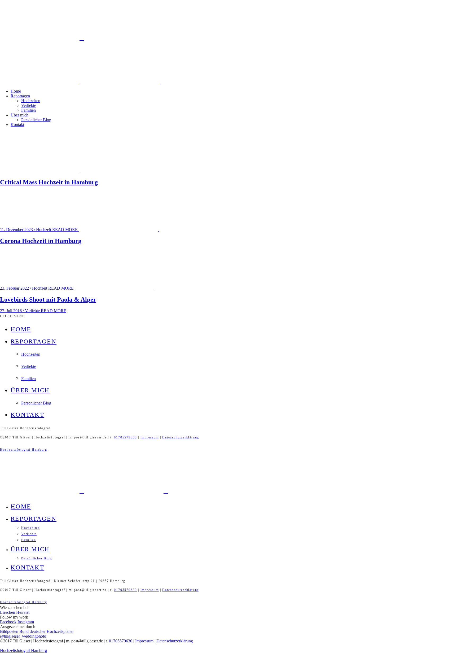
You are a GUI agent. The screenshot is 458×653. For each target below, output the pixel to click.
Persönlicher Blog (36, 119)
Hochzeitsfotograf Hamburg (23, 449)
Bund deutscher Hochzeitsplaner (46, 631)
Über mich (19, 115)
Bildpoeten (9, 631)
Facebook (8, 622)
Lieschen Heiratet (14, 612)
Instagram (25, 622)
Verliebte (28, 105)
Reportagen (20, 96)
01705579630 (125, 437)
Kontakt (17, 124)
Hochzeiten (30, 100)
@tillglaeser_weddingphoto (23, 636)
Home (16, 91)
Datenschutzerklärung (180, 437)
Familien (28, 110)
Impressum (149, 437)
